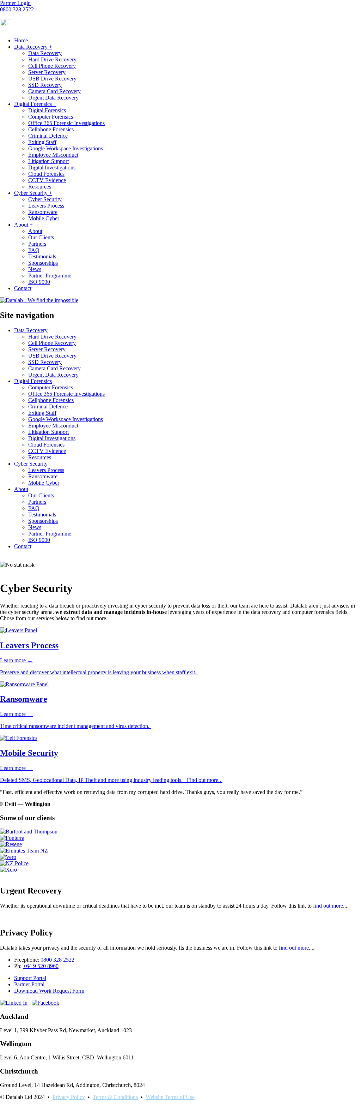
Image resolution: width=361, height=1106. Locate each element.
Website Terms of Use (170, 1097)
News (34, 269)
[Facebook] (45, 1003)
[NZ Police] (14, 863)
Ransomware (42, 212)
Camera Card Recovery (54, 91)
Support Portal (30, 978)
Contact (22, 288)
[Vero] (8, 857)
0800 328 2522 (17, 9)
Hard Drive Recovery (52, 59)
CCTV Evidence (47, 180)
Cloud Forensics (46, 174)
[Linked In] (13, 1003)
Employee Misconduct (53, 155)
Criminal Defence (48, 136)
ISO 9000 (39, 282)
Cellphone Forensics (51, 129)
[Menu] (5, 28)
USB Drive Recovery (52, 79)
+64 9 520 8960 (41, 966)
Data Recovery (33, 47)
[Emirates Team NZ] (24, 851)
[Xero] (8, 870)
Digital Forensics (35, 104)
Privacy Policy (69, 1097)
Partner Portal (29, 984)
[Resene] (11, 844)
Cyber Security (33, 193)
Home (21, 40)
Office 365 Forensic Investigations (66, 123)
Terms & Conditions (115, 1097)
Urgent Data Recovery (53, 98)
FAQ (33, 250)
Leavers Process (46, 206)
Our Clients (41, 237)
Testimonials (42, 256)
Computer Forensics (50, 117)
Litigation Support (48, 161)
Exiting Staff (42, 142)
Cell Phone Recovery (52, 66)
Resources (39, 187)
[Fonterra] (12, 838)
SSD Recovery (45, 85)
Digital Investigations (51, 168)
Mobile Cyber (43, 218)
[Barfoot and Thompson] (28, 832)
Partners (37, 244)
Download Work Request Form (49, 991)
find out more (294, 948)
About (23, 225)
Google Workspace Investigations (65, 148)
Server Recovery (47, 72)
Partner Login (15, 3)
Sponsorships (43, 263)
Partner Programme (49, 276)
